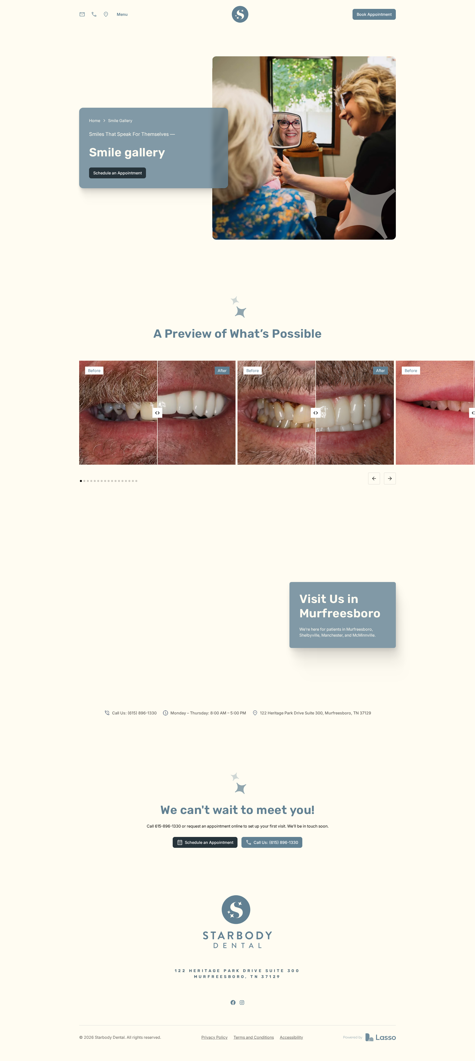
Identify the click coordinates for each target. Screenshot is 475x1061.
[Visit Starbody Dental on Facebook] (233, 1002)
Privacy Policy (214, 1037)
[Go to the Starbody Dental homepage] (237, 921)
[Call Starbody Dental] (94, 14)
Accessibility (291, 1037)
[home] (240, 14)
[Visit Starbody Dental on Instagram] (242, 1002)
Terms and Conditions (254, 1037)
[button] (122, 14)
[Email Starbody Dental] (82, 14)
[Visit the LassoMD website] (369, 1037)
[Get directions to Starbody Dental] (106, 14)
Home (94, 120)
